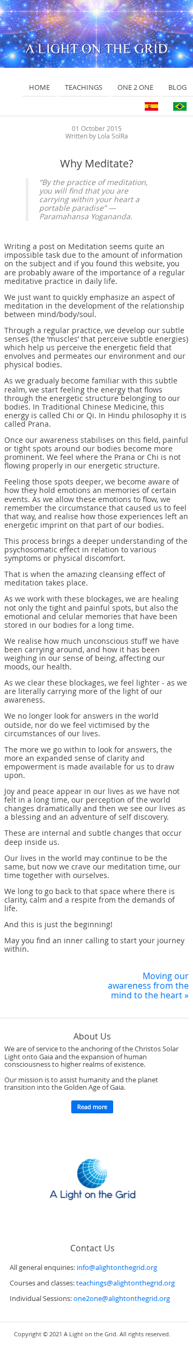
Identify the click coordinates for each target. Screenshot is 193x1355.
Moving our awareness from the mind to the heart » (148, 986)
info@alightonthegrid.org (117, 1267)
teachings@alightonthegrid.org (125, 1283)
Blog (177, 87)
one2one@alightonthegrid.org (121, 1298)
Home (39, 87)
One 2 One (135, 87)
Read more (92, 1107)
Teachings (83, 87)
